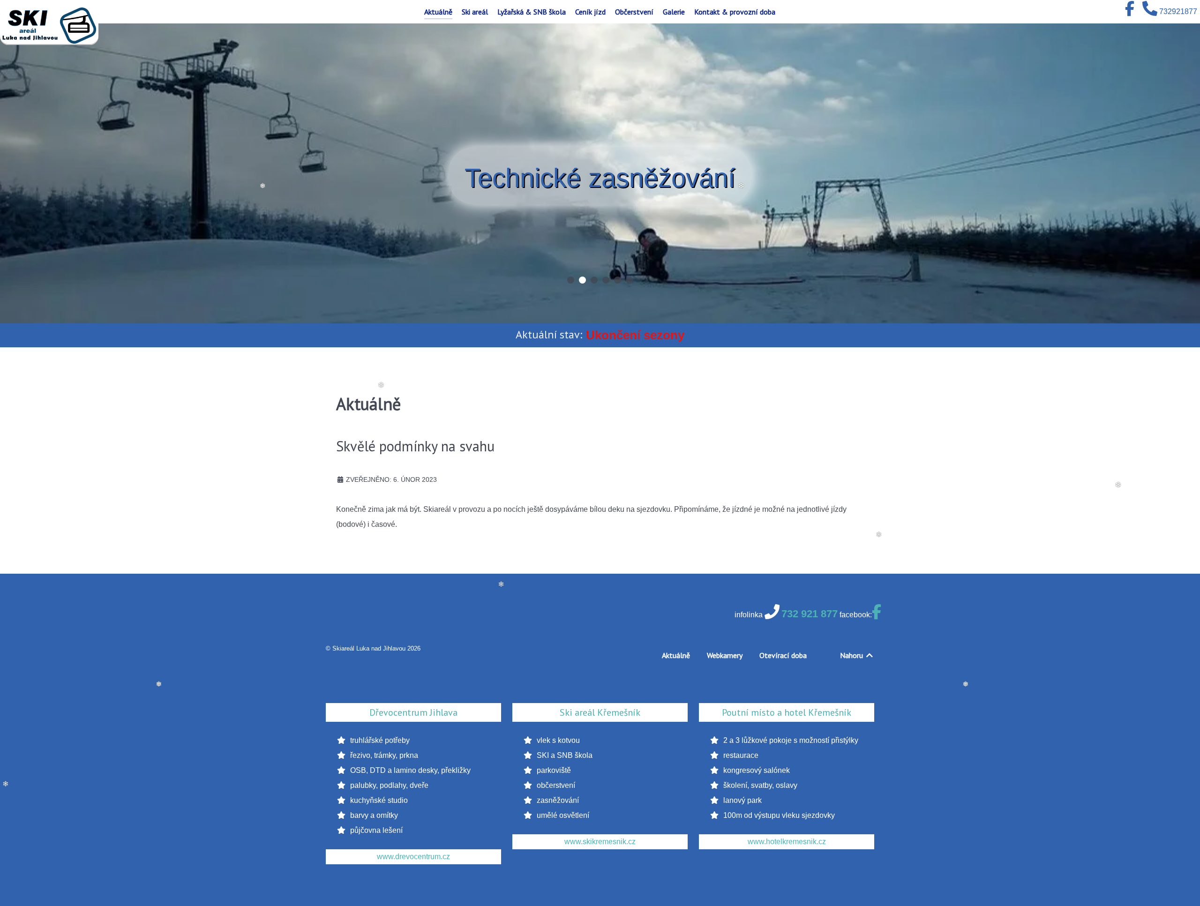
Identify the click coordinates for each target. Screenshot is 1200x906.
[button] (570, 280)
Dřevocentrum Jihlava (413, 712)
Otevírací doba (783, 655)
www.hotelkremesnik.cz (787, 842)
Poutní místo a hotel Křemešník (786, 712)
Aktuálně (676, 655)
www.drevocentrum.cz (413, 857)
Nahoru (852, 655)
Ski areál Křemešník (600, 712)
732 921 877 (809, 614)
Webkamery (724, 655)
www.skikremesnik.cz (600, 842)
